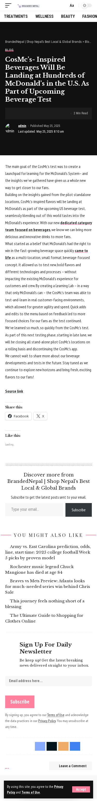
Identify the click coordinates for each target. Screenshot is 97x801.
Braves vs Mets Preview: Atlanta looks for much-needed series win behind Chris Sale (47, 586)
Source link (14, 391)
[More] (49, 113)
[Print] (41, 113)
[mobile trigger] (9, 5)
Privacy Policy (47, 720)
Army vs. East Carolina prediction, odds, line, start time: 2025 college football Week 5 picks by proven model (48, 552)
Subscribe (79, 509)
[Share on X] (25, 113)
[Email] (33, 113)
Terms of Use (30, 792)
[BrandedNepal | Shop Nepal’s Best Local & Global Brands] (28, 5)
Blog (9, 50)
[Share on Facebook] (17, 113)
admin (22, 126)
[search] (63, 5)
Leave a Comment (73, 765)
